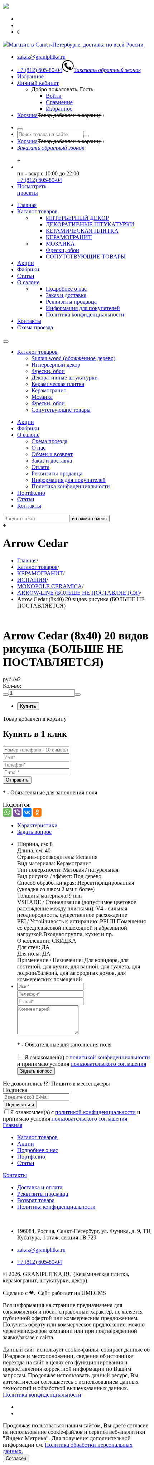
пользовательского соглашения (108, 1064)
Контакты (29, 321)
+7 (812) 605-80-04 (39, 180)
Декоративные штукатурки (65, 377)
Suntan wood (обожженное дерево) (73, 358)
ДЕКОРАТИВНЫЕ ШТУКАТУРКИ (90, 224)
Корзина (27, 115)
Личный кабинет (38, 83)
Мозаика (42, 397)
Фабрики (28, 269)
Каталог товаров (37, 211)
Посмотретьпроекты (31, 189)
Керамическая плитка (58, 384)
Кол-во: (12, 686)
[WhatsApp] (7, 812)
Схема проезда (35, 327)
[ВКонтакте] (27, 812)
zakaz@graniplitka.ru (41, 1250)
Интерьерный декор (56, 365)
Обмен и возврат (52, 454)
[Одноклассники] (37, 812)
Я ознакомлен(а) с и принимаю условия (83, 1060)
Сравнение (59, 102)
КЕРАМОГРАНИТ (69, 237)
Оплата (40, 467)
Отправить (17, 780)
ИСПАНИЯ (32, 580)
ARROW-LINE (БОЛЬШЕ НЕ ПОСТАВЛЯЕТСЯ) (78, 593)
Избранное (30, 76)
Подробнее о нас (66, 289)
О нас (38, 448)
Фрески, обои (62, 250)
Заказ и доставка (66, 295)
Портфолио (31, 493)
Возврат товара (35, 1200)
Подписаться (20, 1104)
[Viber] (17, 812)
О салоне (28, 282)
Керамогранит (49, 390)
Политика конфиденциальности (85, 314)
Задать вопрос (34, 832)
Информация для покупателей (83, 308)
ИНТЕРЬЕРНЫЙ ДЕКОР (77, 218)
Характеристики (37, 825)
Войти (54, 96)
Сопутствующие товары (61, 410)
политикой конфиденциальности (109, 1057)
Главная (27, 205)
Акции (25, 263)
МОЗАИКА (60, 244)
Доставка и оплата (39, 1187)
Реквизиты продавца (71, 302)
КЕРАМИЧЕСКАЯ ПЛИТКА (82, 231)
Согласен (16, 1458)
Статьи (25, 276)
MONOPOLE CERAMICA (49, 586)
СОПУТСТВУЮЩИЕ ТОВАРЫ (86, 256)
